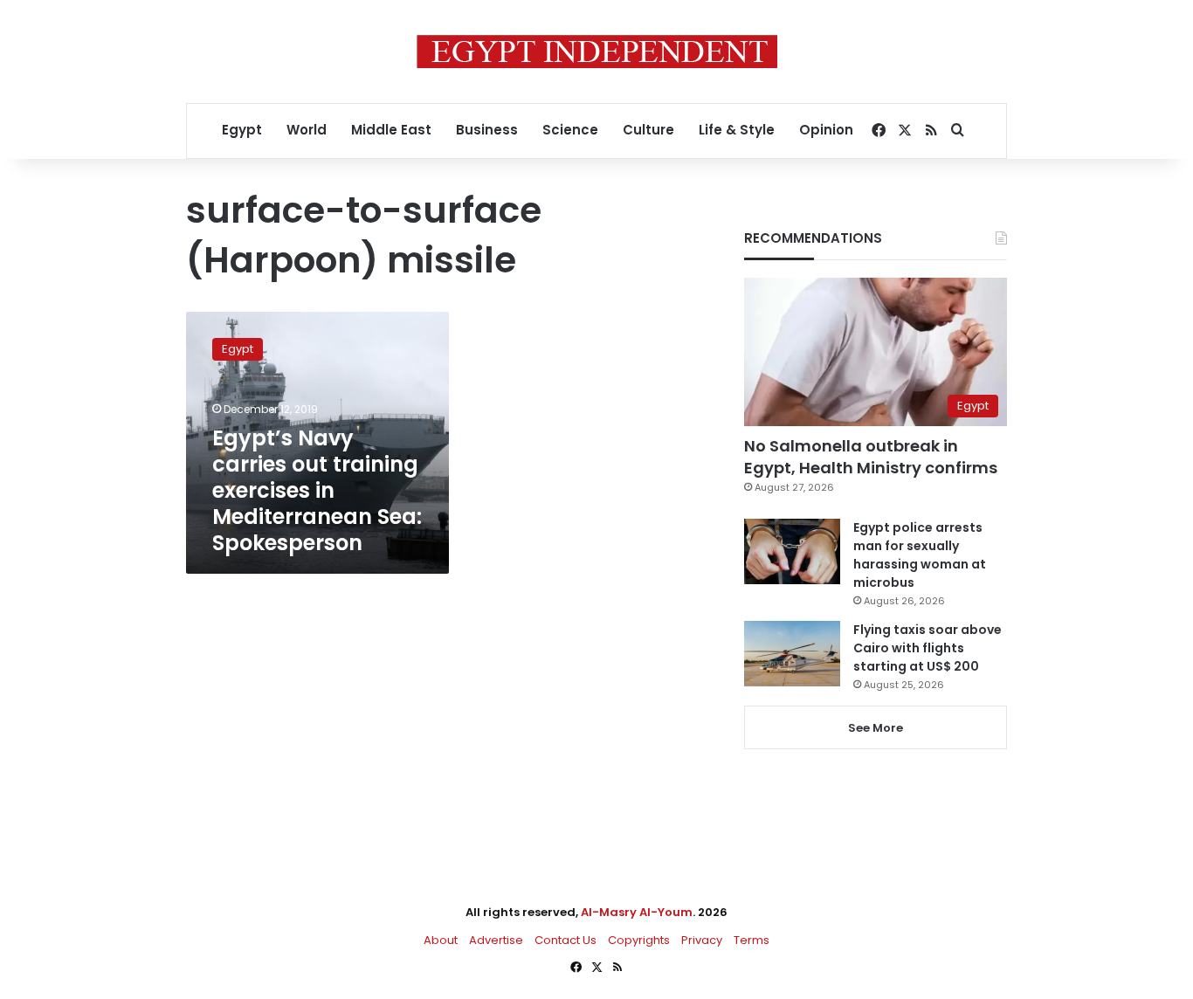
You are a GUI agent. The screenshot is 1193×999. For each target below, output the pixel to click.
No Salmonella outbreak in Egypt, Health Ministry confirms (870, 457)
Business (487, 130)
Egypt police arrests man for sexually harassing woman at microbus (919, 555)
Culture (648, 130)
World (306, 130)
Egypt (242, 130)
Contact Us (565, 940)
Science (570, 130)
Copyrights (639, 940)
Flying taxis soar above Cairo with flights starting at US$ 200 (927, 648)
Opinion (826, 130)
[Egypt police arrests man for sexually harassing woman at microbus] (792, 551)
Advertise (496, 940)
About (441, 940)
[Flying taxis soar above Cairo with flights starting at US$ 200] (792, 653)
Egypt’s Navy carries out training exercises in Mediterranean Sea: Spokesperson (317, 490)
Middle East (391, 130)
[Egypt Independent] (597, 51)
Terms (751, 940)
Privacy (701, 940)
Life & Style (737, 130)
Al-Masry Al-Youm (637, 912)
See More (875, 728)
